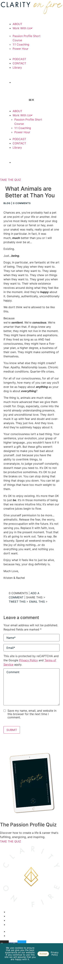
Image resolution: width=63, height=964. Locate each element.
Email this (37, 601)
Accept (43, 953)
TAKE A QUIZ (31, 82)
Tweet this (17, 601)
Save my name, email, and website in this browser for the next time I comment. (32, 714)
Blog (7, 203)
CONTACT (19, 63)
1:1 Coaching (21, 44)
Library (17, 67)
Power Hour (20, 48)
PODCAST (19, 59)
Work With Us (22, 28)
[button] (31, 100)
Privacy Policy (28, 660)
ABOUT (17, 24)
